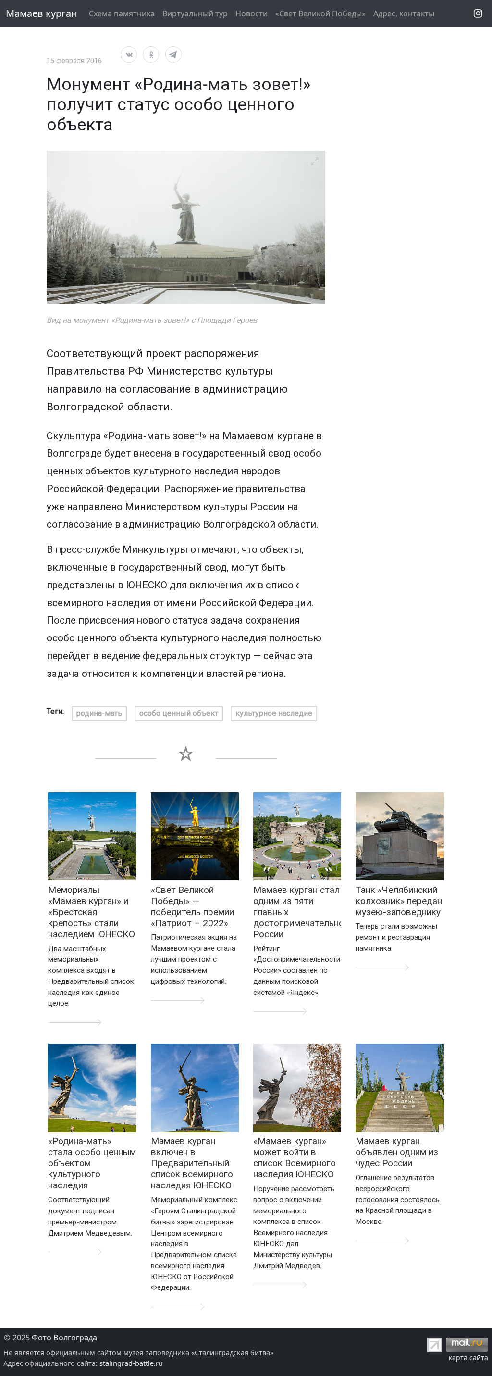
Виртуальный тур (195, 13)
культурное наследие (273, 713)
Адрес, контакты (403, 13)
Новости (251, 13)
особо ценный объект (178, 713)
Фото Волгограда (64, 1337)
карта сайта (468, 1357)
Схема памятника (122, 13)
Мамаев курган (41, 13)
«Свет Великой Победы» (320, 13)
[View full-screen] (314, 161)
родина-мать (99, 713)
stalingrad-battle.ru (131, 1363)
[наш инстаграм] (478, 13)
